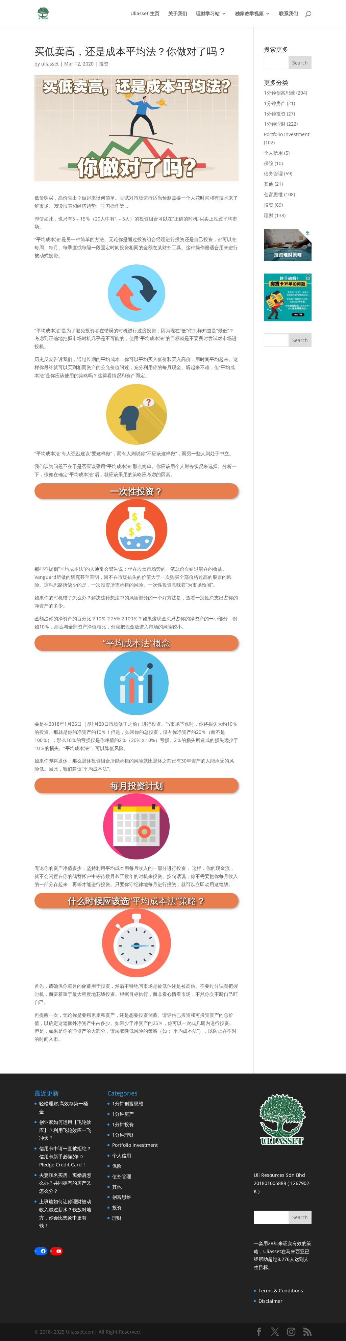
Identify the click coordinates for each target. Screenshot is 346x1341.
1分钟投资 (275, 113)
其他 (268, 184)
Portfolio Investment (287, 134)
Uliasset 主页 (144, 14)
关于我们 (177, 14)
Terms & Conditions (280, 1290)
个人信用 (273, 153)
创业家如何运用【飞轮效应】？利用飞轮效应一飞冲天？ (65, 1130)
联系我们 (288, 14)
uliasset (50, 63)
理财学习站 (208, 14)
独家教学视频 (249, 14)
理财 (268, 215)
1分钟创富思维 (279, 92)
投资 (103, 63)
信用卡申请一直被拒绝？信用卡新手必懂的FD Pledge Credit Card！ (65, 1156)
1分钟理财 (275, 124)
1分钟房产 (275, 103)
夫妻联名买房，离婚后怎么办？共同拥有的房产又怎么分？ (65, 1183)
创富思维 (273, 194)
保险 (268, 163)
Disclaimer (270, 1301)
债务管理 (273, 173)
